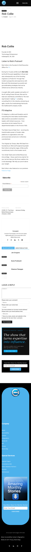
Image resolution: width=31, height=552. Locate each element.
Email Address (7, 183)
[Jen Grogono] (6, 255)
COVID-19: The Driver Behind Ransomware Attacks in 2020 (8, 212)
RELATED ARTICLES (8, 248)
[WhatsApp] (20, 20)
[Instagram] (12, 240)
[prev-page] (3, 278)
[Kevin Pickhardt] (6, 263)
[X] (13, 20)
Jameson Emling (20, 210)
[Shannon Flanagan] (6, 271)
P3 (9, 67)
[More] (25, 20)
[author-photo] (15, 228)
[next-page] (5, 278)
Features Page (6, 170)
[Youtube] (22, 240)
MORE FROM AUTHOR (22, 248)
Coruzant (5, 16)
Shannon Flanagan (17, 269)
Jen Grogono (15, 252)
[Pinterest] (17, 20)
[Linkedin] (15, 240)
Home (3, 8)
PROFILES (8, 8)
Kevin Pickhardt (16, 261)
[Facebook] (9, 20)
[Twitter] (9, 546)
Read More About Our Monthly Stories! (15, 363)
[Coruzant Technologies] (4, 3)
